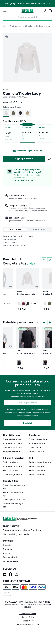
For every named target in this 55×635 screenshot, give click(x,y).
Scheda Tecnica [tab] (39, 229)
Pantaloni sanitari (37, 443)
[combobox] (27, 17)
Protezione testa (37, 474)
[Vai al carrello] (50, 10)
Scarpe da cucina (11, 451)
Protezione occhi (37, 470)
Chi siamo (7, 549)
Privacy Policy (28, 617)
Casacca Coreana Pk (26, 353)
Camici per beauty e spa (14, 499)
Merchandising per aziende (16, 534)
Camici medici (35, 447)
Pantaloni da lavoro (12, 466)
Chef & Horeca (11, 435)
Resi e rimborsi (10, 557)
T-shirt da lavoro (11, 462)
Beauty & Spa (10, 481)
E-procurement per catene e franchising (22, 530)
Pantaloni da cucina (12, 443)
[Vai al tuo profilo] (45, 10)
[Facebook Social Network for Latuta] (10, 574)
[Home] (4, 26)
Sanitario (34, 435)
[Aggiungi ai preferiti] (49, 159)
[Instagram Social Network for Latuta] (16, 574)
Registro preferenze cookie (28, 624)
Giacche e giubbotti (12, 474)
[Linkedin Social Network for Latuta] (5, 574)
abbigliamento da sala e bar (37, 26)
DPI (31, 458)
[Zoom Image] (6, 36)
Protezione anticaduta (40, 462)
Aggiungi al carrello (24, 159)
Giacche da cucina (12, 439)
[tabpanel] (27, 241)
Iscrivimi (27, 423)
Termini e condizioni (27, 614)
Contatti (7, 545)
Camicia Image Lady (26, 294)
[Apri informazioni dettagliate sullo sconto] (25, 121)
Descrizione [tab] (15, 229)
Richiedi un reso (10, 561)
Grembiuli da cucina (12, 447)
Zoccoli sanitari (36, 451)
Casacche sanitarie (38, 439)
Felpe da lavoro (10, 470)
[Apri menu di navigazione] (4, 10)
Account (7, 553)
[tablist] (27, 229)
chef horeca (15, 26)
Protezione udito (37, 466)
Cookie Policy (28, 621)
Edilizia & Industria (13, 458)
